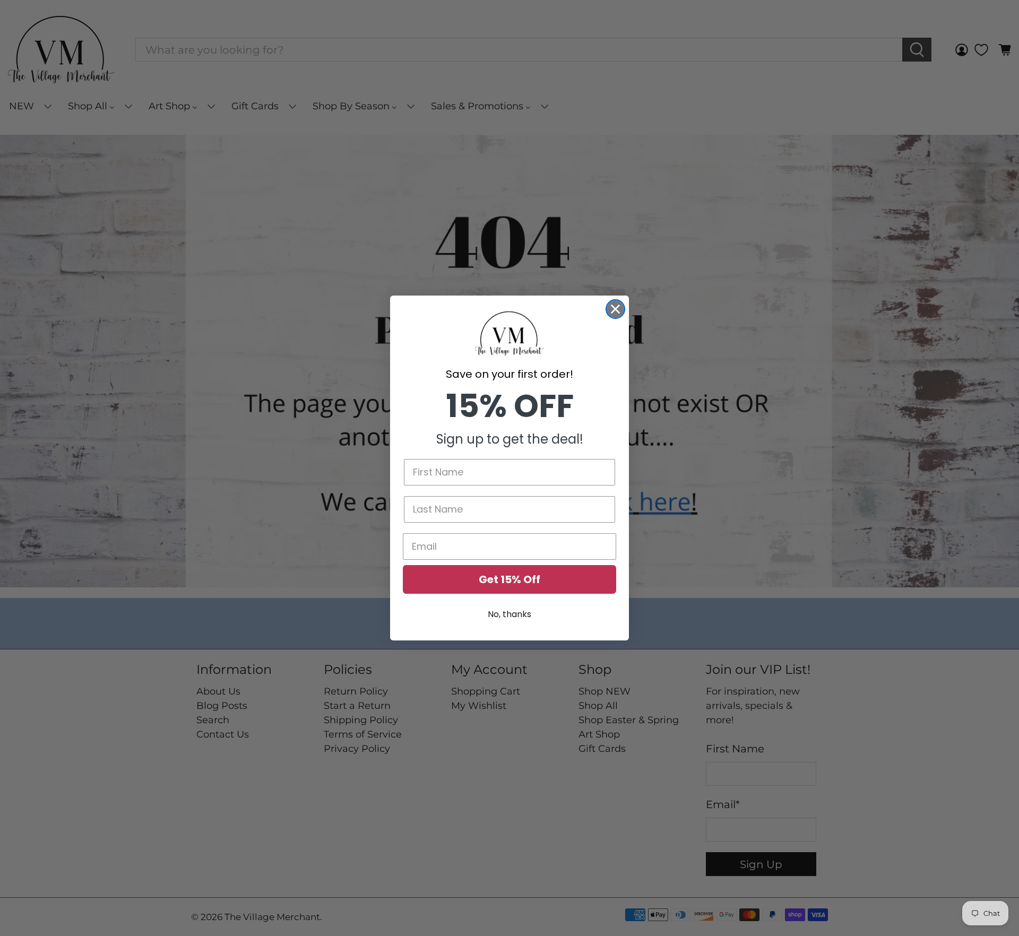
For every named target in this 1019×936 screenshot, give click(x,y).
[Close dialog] (615, 309)
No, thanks (509, 614)
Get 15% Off (509, 579)
